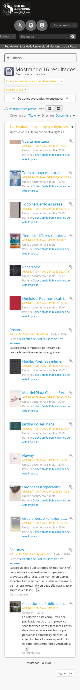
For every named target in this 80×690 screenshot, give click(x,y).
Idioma (30, 25)
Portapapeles (19, 25)
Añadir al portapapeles (71, 141)
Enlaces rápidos (42, 25)
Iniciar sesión (62, 25)
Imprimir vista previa (22, 109)
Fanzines (17, 549)
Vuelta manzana (35, 141)
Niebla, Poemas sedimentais (46, 361)
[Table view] (58, 108)
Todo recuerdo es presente (45, 204)
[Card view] (50, 108)
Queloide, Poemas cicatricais (46, 298)
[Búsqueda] (73, 36)
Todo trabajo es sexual (41, 172)
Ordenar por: (18, 115)
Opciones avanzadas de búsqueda (40, 99)
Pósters (16, 329)
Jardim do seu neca (38, 424)
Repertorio (31, 267)
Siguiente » (65, 673)
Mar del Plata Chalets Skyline (46, 392)
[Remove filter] (61, 81)
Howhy (28, 455)
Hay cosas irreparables (41, 487)
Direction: (48, 115)
